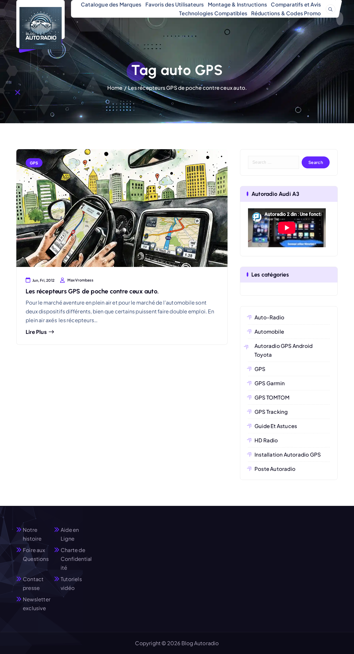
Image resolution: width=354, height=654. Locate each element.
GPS (34, 162)
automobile (269, 331)
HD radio (266, 440)
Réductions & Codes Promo (286, 13)
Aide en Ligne (70, 534)
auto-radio (269, 317)
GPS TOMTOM (271, 397)
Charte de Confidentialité (76, 559)
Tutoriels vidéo (71, 583)
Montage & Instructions (237, 4)
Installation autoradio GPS (287, 454)
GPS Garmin (269, 383)
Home (115, 87)
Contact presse (33, 583)
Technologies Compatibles (213, 13)
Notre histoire (32, 534)
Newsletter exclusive (37, 603)
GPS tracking (271, 411)
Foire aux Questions (36, 554)
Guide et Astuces (275, 426)
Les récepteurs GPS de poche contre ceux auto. (187, 87)
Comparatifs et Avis (296, 4)
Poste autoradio (274, 468)
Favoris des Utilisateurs (174, 4)
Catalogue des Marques (111, 4)
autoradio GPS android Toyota (283, 350)
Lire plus (36, 332)
